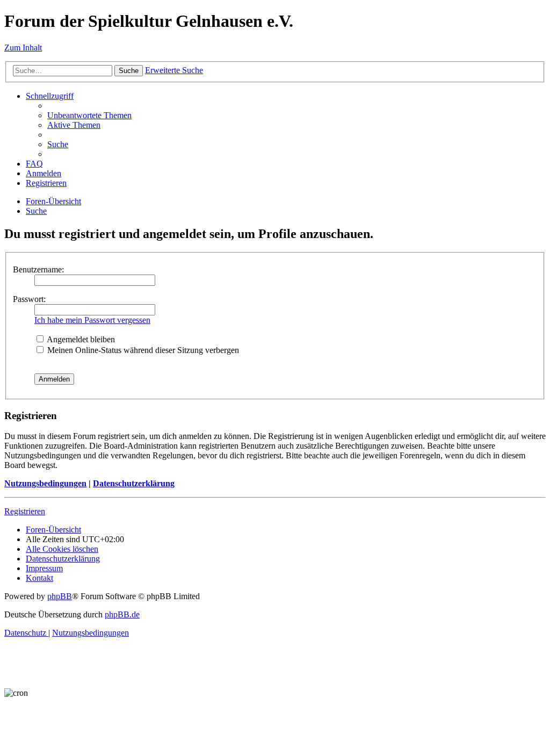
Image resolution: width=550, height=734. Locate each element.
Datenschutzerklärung (134, 483)
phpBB (59, 596)
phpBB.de (122, 614)
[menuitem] (89, 115)
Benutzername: (38, 269)
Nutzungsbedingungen (45, 483)
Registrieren (24, 511)
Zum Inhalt (23, 47)
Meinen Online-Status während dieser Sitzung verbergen (142, 350)
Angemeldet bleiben (80, 339)
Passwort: (29, 299)
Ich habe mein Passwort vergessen (92, 320)
